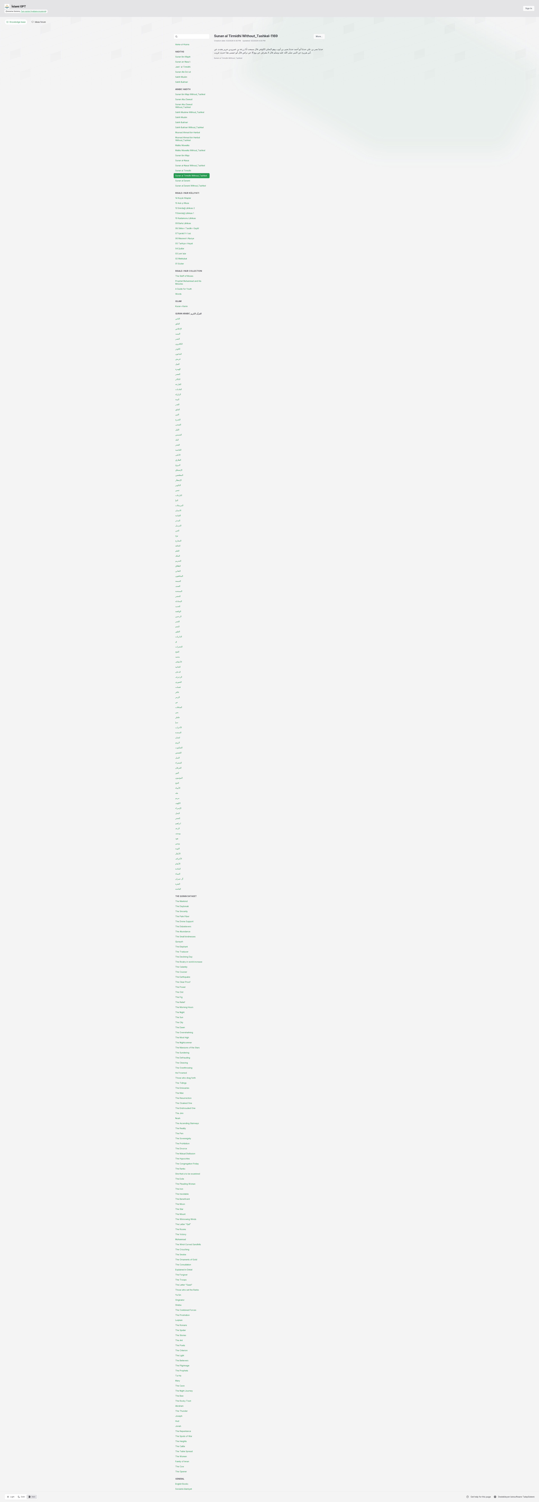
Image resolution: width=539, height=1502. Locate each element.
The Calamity (181, 967)
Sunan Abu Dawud (183, 99)
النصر (177, 339)
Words (178, 294)
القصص (178, 752)
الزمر (177, 697)
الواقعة (178, 611)
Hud (177, 1421)
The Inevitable (182, 1194)
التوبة (177, 848)
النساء (177, 874)
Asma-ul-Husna (182, 44)
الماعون (178, 354)
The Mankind (181, 901)
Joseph (178, 1416)
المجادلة (178, 601)
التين (177, 414)
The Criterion (181, 1350)
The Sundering (182, 1052)
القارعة (178, 384)
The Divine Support (184, 921)
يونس (177, 843)
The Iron (179, 1189)
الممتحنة (178, 591)
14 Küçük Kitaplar (183, 198)
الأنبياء (177, 788)
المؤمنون (179, 778)
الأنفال (178, 853)
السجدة (178, 732)
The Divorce (181, 1148)
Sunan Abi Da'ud (183, 72)
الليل (177, 429)
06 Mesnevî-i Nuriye (184, 238)
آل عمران (179, 879)
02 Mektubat (181, 258)
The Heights (181, 1441)
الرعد (177, 828)
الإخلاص (178, 328)
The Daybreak (182, 906)
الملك (177, 556)
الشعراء (178, 763)
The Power (180, 987)
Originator (179, 1300)
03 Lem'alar (180, 253)
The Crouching (182, 1249)
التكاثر (177, 379)
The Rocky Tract (183, 1401)
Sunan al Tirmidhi (183, 170)
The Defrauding (182, 1057)
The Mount (180, 1214)
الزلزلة (178, 394)
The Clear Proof (182, 982)
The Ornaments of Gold (186, 1259)
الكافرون (179, 344)
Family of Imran (182, 1461)
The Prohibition (182, 1143)
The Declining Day (183, 957)
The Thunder (181, 1411)
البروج (177, 465)
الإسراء (178, 808)
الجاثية (178, 667)
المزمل (178, 525)
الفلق (177, 323)
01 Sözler (179, 263)
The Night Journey (184, 1391)
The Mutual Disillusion (185, 1153)
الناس (177, 318)
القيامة (178, 515)
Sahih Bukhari (181, 82)
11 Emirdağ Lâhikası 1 (184, 213)
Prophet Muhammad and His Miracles (188, 282)
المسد (177, 334)
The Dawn (180, 1027)
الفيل (177, 364)
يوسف (178, 833)
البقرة (177, 884)
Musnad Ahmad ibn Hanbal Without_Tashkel (187, 138)
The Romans (181, 1325)
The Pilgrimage (182, 1365)
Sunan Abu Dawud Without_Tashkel (183, 105)
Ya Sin (178, 1295)
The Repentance (183, 1431)
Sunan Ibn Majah (182, 57)
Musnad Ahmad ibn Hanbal (187, 132)
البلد (177, 440)
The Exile (179, 1179)
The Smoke (180, 1254)
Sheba (178, 1305)
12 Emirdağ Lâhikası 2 (185, 208)
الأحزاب (178, 727)
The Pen (179, 1133)
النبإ (176, 500)
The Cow (179, 1466)
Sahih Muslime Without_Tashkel (189, 112)
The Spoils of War (183, 1436)
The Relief (180, 1002)
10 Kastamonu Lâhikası (185, 218)
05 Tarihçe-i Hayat (184, 243)
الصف (177, 586)
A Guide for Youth (183, 289)
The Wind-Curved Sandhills (188, 1244)
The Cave (180, 1386)
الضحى (178, 424)
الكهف (178, 803)
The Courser (181, 972)
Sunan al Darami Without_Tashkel (190, 185)
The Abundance (182, 931)
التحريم (178, 561)
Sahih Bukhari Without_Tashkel (189, 127)
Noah (177, 1118)
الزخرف (178, 677)
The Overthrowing (183, 1068)
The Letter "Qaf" (183, 1224)
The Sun (179, 1017)
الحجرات (178, 646)
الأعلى (178, 455)
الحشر (178, 596)
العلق (177, 409)
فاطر (177, 717)
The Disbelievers (183, 926)
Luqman (178, 1320)
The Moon (180, 1204)
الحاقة (177, 545)
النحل (177, 813)
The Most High (182, 1037)
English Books (181, 1484)
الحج (177, 783)
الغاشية (178, 450)
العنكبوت (178, 747)
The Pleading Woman (185, 1184)
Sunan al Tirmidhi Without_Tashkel (191, 175)
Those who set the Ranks (187, 1290)
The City (179, 1022)
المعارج (178, 540)
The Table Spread (184, 1451)
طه (176, 793)
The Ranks (180, 1169)
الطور (177, 631)
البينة (177, 399)
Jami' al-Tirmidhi (182, 67)
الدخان (178, 672)
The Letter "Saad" (183, 1285)
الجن (177, 530)
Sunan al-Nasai (182, 160)
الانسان (178, 510)
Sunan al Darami (182, 180)
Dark (23, 1497)
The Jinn (179, 1113)
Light (12, 1497)
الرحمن (178, 616)
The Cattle (180, 1446)
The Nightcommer (183, 1042)
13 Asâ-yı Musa (182, 203)
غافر (177, 692)
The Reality (180, 1128)
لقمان (177, 737)
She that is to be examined (187, 1174)
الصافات (178, 707)
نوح (176, 535)
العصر (177, 374)
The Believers (181, 1360)
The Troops (181, 1280)
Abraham (179, 1406)
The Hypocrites (182, 1158)
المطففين (179, 475)
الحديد (177, 606)
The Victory (180, 1234)
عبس (177, 490)
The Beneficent (182, 1199)
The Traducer (181, 951)
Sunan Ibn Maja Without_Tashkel (190, 94)
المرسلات (179, 505)
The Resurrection (183, 1098)
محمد (177, 657)
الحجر (177, 818)
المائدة (178, 868)
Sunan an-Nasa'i (182, 62)
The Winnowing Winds (185, 1219)
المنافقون (179, 576)
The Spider (180, 1330)
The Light (179, 1355)
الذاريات (178, 636)
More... (319, 36)
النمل (177, 757)
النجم (177, 626)
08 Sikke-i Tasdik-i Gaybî (187, 228)
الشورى (178, 682)
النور (177, 773)
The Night (179, 1012)
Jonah (178, 1426)
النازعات (178, 495)
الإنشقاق (178, 470)
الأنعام (177, 863)
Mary (177, 1380)
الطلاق (178, 566)
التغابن (178, 571)
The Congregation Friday (187, 1163)
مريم (177, 798)
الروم (177, 742)
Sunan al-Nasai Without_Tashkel (190, 165)
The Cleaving (181, 1063)
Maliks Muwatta (182, 145)
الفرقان (178, 768)
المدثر (177, 520)
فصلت (178, 687)
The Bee (179, 1396)
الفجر (177, 445)
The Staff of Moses (184, 276)
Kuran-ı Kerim (181, 306)
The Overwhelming (184, 1032)
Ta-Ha (178, 1375)
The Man (179, 1093)
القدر (177, 404)
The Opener (181, 1471)
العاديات (178, 389)
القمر (177, 621)
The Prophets (181, 1370)
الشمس (178, 434)
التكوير (178, 485)
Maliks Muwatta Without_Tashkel (190, 150)
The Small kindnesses (185, 936)
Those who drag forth (185, 1078)
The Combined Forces (185, 1310)
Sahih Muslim (181, 77)
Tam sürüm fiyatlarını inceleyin (33, 11)
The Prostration (182, 1315)
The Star (179, 1209)
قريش (178, 359)
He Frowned (181, 1073)
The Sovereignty (183, 1138)
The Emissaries (182, 1088)
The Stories (180, 1335)
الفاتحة (178, 889)
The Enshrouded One (185, 1108)
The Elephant (181, 946)
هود (176, 838)
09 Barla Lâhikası (183, 223)
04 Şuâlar (179, 248)
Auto (33, 1497)
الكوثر (177, 349)
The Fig (178, 997)
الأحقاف (178, 662)
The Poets (180, 1345)
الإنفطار (178, 480)
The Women (181, 1456)
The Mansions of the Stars (187, 1047)
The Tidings (181, 1083)
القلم (177, 551)
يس (176, 712)
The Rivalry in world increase (188, 962)
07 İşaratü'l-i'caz (183, 233)
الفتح (177, 651)
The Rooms (180, 1229)
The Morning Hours (184, 1007)
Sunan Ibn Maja (182, 155)
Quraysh (179, 941)
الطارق (178, 460)
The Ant (179, 1340)
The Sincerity (181, 911)
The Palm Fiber (182, 916)
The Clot (179, 992)
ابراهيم (178, 823)
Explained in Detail (183, 1269)
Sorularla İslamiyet (183, 1489)
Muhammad (180, 1239)
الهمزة (178, 369)
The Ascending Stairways (187, 1123)
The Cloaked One (183, 1103)
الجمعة (178, 581)
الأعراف (178, 858)
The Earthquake (182, 977)
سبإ (176, 722)
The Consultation (183, 1264)
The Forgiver (181, 1274)
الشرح (178, 419)
